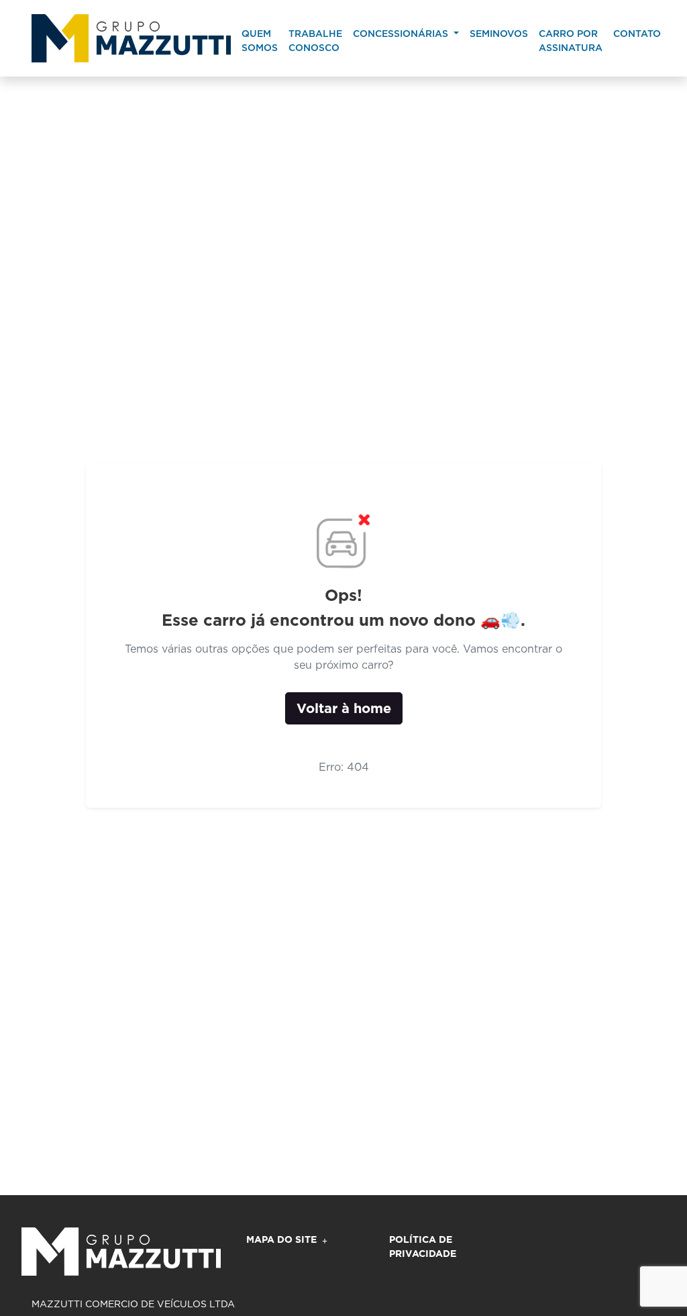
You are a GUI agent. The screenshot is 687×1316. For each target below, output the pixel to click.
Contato (637, 33)
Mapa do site (281, 1239)
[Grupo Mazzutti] (131, 38)
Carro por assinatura (570, 40)
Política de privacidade (422, 1246)
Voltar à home (344, 708)
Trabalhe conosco (315, 40)
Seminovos (499, 33)
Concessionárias (402, 33)
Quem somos (260, 40)
